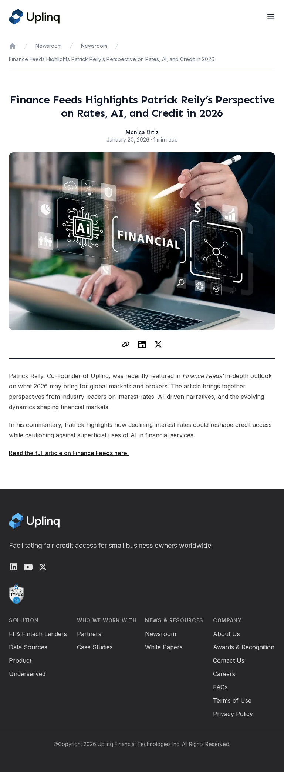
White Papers (164, 647)
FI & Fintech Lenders (38, 633)
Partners (89, 633)
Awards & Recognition (243, 647)
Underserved (27, 673)
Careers (224, 673)
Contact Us (228, 660)
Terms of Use (232, 700)
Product (20, 660)
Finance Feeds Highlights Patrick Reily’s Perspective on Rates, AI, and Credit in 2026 (111, 59)
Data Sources (28, 647)
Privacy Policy (233, 714)
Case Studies (95, 647)
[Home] (12, 46)
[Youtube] (28, 567)
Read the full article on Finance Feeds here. (69, 453)
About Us (226, 633)
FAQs (220, 687)
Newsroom (49, 46)
